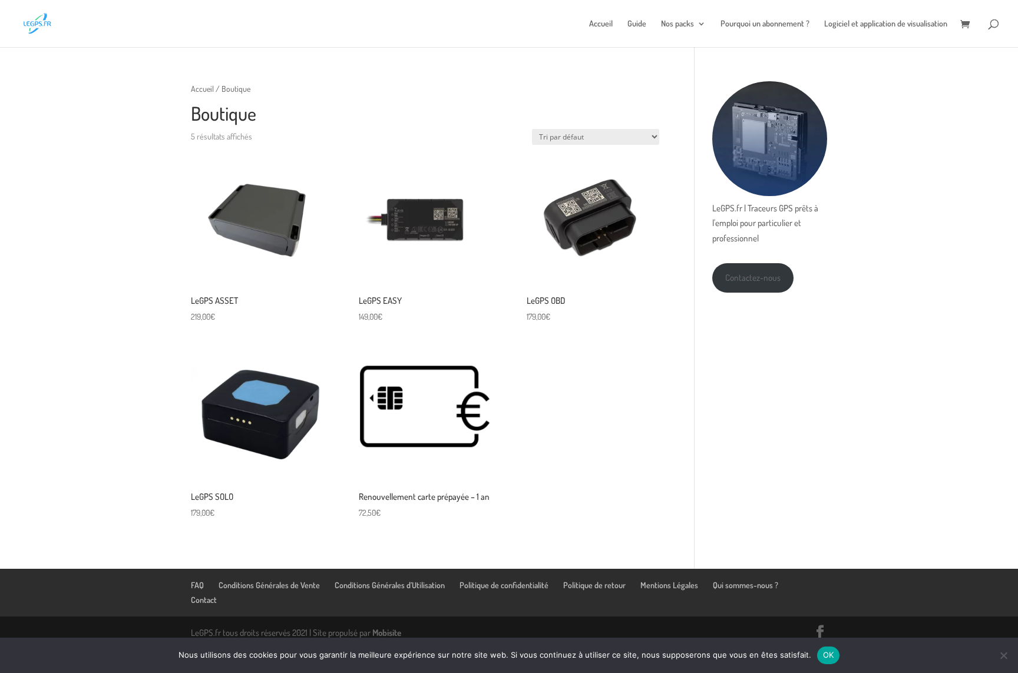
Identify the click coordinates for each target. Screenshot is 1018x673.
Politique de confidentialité (504, 585)
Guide (636, 23)
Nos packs (677, 23)
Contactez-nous (753, 277)
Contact (204, 600)
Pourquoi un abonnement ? (764, 23)
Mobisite (386, 632)
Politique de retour (594, 585)
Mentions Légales (669, 585)
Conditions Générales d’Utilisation (390, 585)
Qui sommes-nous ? (745, 585)
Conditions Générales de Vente (269, 585)
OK (828, 654)
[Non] (1003, 655)
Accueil (601, 23)
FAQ (197, 585)
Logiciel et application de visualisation (885, 23)
